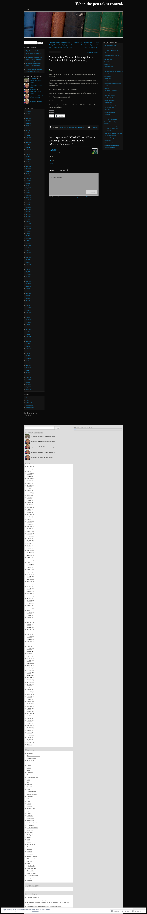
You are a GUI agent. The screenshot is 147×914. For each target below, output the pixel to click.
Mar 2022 (28, 228)
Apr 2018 (28, 339)
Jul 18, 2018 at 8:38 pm (55, 152)
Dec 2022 (28, 207)
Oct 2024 (28, 154)
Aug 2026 (28, 111)
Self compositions (72, 127)
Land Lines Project (108, 66)
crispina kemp (33, 84)
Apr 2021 (28, 255)
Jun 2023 (28, 192)
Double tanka (31, 865)
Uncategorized (30, 878)
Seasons (29, 842)
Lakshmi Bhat (33, 78)
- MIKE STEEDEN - (109, 69)
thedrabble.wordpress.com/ (110, 81)
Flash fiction (62, 127)
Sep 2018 (28, 327)
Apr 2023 (28, 197)
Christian (29, 765)
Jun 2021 (28, 250)
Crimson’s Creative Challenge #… (47, 452)
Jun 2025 (28, 135)
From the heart (30, 789)
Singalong (29, 851)
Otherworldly (30, 830)
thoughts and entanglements (111, 138)
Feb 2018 (28, 343)
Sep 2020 (28, 272)
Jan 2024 (28, 176)
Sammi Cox (107, 64)
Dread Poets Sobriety (109, 95)
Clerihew (29, 770)
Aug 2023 (28, 188)
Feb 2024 (28, 173)
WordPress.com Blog (109, 147)
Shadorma (29, 847)
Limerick (29, 813)
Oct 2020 (28, 269)
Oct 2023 (28, 183)
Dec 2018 (28, 319)
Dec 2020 (28, 264)
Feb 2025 (28, 144)
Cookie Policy (35, 911)
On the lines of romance (32, 827)
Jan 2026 (28, 128)
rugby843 (53, 150)
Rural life (29, 837)
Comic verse (30, 772)
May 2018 (28, 336)
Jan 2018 (28, 346)
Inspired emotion (31, 811)
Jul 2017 (28, 360)
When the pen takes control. (99, 3)
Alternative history (31, 758)
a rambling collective (109, 93)
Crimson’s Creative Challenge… (46, 457)
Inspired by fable (31, 808)
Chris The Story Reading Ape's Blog (113, 133)
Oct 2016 (28, 382)
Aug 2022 (28, 216)
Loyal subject (30, 815)
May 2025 (28, 137)
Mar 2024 (28, 171)
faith (28, 782)
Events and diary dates (32, 777)
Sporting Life (30, 854)
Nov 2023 (28, 180)
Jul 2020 (28, 276)
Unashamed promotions (32, 875)
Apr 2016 (28, 389)
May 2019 (28, 307)
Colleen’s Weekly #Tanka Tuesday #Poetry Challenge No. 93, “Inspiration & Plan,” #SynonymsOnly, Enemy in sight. (60, 44)
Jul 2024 (28, 161)
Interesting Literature (109, 142)
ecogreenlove (107, 76)
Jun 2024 (28, 164)
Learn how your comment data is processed (83, 197)
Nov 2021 (28, 238)
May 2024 (28, 166)
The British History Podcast (111, 50)
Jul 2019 (28, 303)
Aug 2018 (28, 329)
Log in (27, 400)
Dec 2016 (28, 377)
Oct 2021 (28, 240)
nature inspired (30, 820)
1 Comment (94, 127)
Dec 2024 (28, 149)
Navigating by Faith (109, 107)
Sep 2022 (28, 214)
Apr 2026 (28, 120)
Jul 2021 (28, 248)
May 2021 (28, 252)
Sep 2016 (28, 384)
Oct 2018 (28, 324)
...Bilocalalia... (107, 109)
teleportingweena (108, 53)
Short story (29, 849)
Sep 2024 (28, 156)
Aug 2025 (28, 130)
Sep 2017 (28, 355)
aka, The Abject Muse (109, 98)
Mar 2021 (28, 257)
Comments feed (29, 405)
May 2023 (28, 195)
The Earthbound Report (110, 135)
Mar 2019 (28, 312)
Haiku (28, 801)
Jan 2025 (28, 147)
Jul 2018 (28, 331)
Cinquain (29, 767)
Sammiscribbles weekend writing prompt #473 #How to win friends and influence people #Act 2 (34, 59)
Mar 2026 (28, 123)
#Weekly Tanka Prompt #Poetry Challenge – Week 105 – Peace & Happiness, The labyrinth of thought (86, 44)
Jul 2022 (28, 219)
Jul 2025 (28, 132)
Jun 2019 (28, 305)
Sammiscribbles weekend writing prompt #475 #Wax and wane (42, 900)
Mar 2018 (28, 341)
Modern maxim (30, 818)
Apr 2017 (28, 367)
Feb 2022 (28, 231)
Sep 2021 (28, 243)
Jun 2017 (28, 363)
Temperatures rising (31, 868)
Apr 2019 (28, 310)
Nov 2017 (28, 351)
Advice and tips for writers (33, 755)
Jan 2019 (28, 317)
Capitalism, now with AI (32, 51)
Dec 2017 (28, 348)
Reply (51, 163)
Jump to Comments (91, 52)
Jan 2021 (28, 262)
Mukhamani (107, 114)
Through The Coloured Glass (111, 128)
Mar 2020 (28, 286)
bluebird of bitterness (109, 100)
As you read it (30, 760)
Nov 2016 (28, 379)
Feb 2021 (28, 260)
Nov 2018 (28, 322)
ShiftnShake (107, 86)
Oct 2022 (28, 212)
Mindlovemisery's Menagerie (111, 126)
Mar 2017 (28, 370)
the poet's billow (108, 59)
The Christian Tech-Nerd (110, 45)
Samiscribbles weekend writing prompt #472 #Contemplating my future (33, 65)
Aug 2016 (28, 387)
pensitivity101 (107, 130)
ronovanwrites (107, 140)
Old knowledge (30, 825)
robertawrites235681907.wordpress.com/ (114, 83)
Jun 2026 (28, 116)
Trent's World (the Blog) (110, 105)
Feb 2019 (28, 315)
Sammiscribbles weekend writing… (47, 436)
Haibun (28, 799)
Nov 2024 (28, 152)
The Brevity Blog (108, 48)
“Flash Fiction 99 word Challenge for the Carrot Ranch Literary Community (71, 58)
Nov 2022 (28, 209)
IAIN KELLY (107, 117)
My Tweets (26, 417)
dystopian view (30, 775)
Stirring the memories (32, 856)
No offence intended (31, 823)
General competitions (32, 794)
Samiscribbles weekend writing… (47, 447)
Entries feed (29, 402)
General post (30, 796)
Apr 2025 (28, 140)
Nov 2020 (28, 267)
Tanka (28, 863)
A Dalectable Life (108, 74)
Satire (28, 839)
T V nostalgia (30, 861)
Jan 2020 (28, 288)
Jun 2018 (28, 334)
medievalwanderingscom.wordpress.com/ (114, 71)
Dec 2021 (28, 236)
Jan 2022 (28, 233)
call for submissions (31, 763)
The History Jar (108, 62)
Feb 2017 (28, 372)
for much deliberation (109, 112)
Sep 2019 (28, 298)
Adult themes (30, 753)
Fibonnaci (29, 784)
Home (28, 9)
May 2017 (28, 365)
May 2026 (28, 118)
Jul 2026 (28, 113)
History (29, 803)
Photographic (30, 832)
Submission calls (31, 859)
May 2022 (28, 224)
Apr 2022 (28, 226)
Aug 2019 (28, 300)
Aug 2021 (28, 245)
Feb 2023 (28, 202)
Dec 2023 (28, 178)
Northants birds (108, 102)
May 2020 (28, 281)
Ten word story (30, 871)
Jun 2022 (28, 221)
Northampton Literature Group (111, 145)
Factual (28, 779)
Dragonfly (106, 88)
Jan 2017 (28, 375)
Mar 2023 (28, 200)
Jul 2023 (28, 190)
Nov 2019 (28, 293)
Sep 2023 (28, 185)
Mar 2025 (28, 142)
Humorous (29, 806)
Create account (29, 398)
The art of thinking (31, 873)
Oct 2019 (28, 296)
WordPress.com (30, 407)
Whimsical (81, 127)
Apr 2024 (28, 168)
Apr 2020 (28, 284)
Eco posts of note (32, 791)
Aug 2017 (28, 358)
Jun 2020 (28, 279)
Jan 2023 (28, 204)
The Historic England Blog (110, 119)
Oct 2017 (28, 353)
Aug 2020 (28, 274)
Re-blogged (29, 835)
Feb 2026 (28, 125)
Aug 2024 (28, 159)
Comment (91, 192)
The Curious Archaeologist (110, 90)
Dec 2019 (28, 291)
